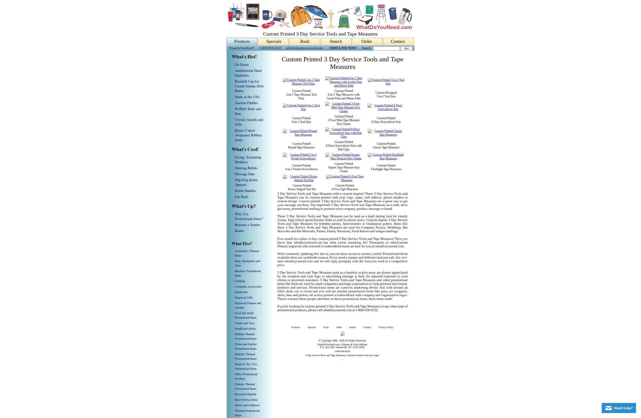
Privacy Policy (386, 327)
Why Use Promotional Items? (249, 216)
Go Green (242, 64)
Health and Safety (245, 328)
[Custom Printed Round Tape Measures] (301, 134)
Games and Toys (245, 323)
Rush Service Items (246, 399)
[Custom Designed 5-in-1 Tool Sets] (386, 83)
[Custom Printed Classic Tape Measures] (386, 134)
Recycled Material (245, 394)
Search (336, 41)
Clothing (240, 281)
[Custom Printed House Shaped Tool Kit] (301, 180)
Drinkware (241, 292)
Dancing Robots (246, 167)
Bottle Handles (245, 190)
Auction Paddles (246, 102)
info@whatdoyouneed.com (304, 48)
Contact (398, 41)
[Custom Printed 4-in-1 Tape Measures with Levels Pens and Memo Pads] (343, 85)
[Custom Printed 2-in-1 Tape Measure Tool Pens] (301, 83)
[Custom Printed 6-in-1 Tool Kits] (301, 109)
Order (367, 41)
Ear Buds (241, 196)
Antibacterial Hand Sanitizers (248, 73)
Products (242, 41)
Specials (273, 41)
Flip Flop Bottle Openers (246, 182)
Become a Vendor (247, 224)
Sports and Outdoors (247, 405)
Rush (304, 41)
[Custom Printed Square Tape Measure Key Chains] (344, 158)
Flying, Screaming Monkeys (248, 159)
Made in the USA (247, 96)
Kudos (239, 230)
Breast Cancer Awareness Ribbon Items (248, 135)
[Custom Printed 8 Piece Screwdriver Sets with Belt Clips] (343, 136)
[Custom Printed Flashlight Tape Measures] (386, 158)
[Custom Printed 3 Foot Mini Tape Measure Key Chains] (343, 111)
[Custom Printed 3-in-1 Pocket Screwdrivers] (301, 158)
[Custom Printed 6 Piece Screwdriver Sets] (386, 109)
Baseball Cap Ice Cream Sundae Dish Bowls (249, 86)
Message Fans (245, 173)
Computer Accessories (248, 286)
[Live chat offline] (619, 408)
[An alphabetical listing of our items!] (319, 28)
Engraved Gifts (244, 297)
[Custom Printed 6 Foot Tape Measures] (345, 180)
